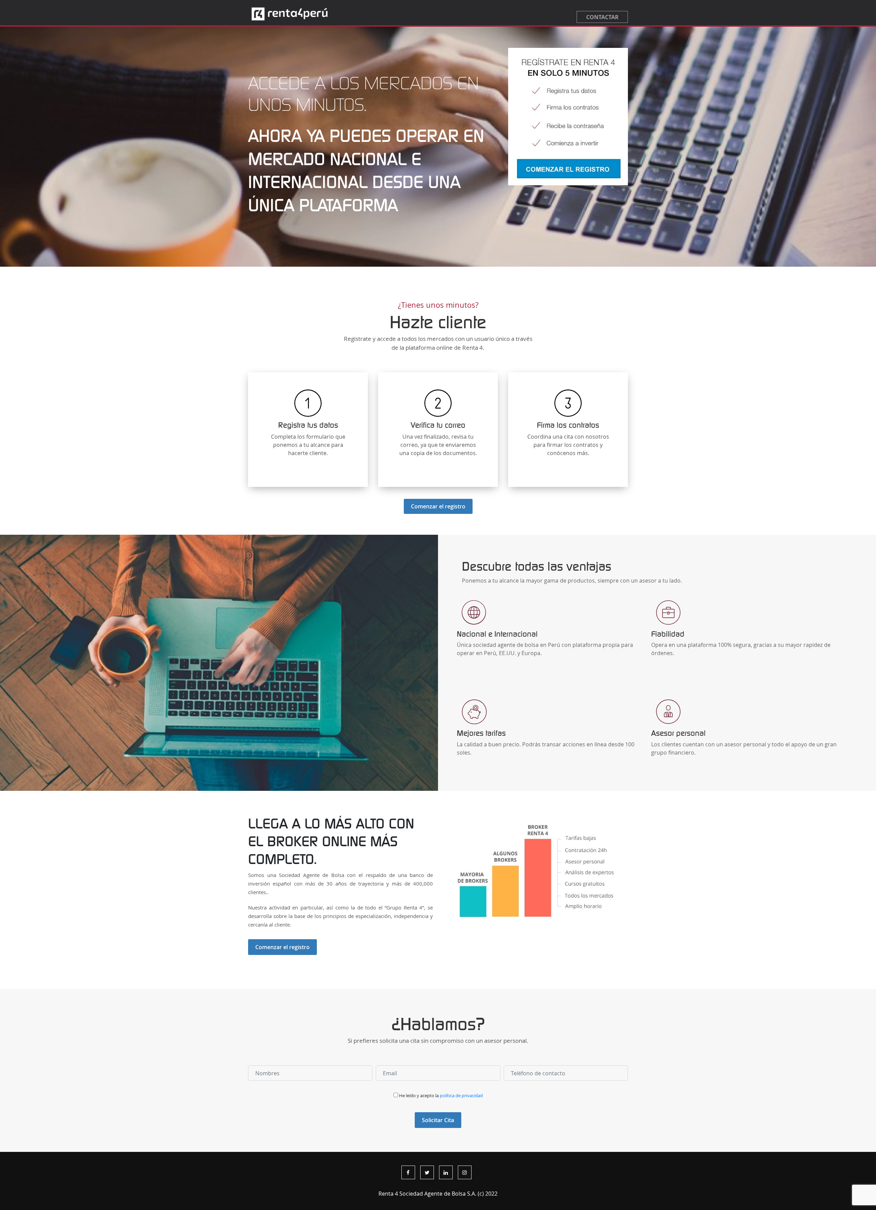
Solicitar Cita (438, 1120)
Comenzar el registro (438, 506)
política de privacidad (461, 1096)
